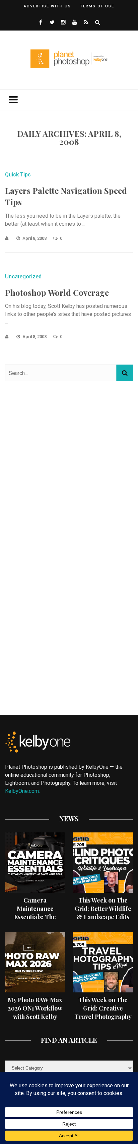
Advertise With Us (47, 6)
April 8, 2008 (35, 238)
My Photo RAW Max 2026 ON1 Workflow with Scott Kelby (35, 1008)
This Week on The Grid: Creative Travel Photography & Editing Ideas (103, 1012)
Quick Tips (18, 174)
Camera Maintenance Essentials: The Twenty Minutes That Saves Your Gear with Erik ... (35, 921)
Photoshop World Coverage (57, 292)
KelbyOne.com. (23, 791)
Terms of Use (97, 6)
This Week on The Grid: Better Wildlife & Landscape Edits (103, 908)
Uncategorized (23, 276)
